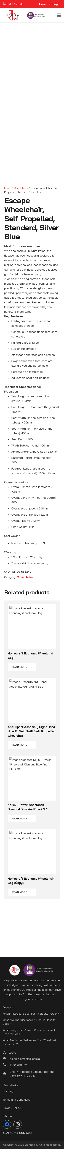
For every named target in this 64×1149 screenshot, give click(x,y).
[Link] (13, 15)
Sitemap (8, 1116)
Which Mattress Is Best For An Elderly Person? (31, 1013)
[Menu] (59, 15)
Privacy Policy (12, 1108)
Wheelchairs (21, 188)
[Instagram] (17, 1124)
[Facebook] (7, 1124)
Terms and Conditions (17, 1099)
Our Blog (8, 1091)
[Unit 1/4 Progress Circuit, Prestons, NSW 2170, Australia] (6, 1074)
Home (7, 188)
